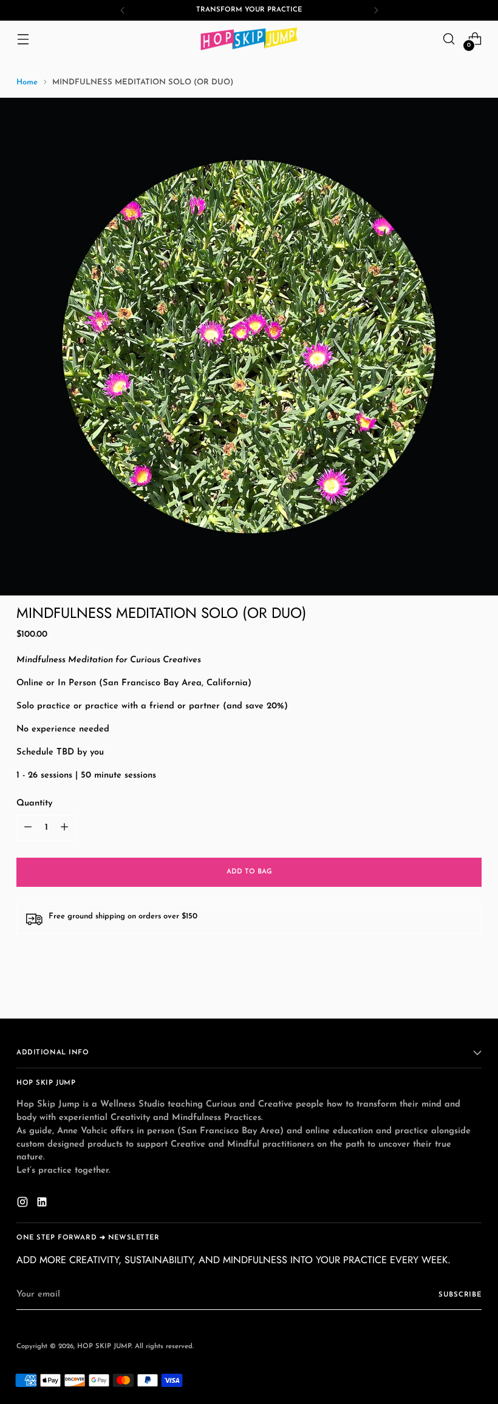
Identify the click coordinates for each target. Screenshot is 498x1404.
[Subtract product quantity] (28, 828)
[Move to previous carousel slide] (443, 996)
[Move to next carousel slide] (471, 995)
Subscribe (460, 1294)
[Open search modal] (449, 39)
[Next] (376, 10)
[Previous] (122, 10)
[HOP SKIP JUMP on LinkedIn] (43, 1204)
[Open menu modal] (22, 39)
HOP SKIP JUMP (104, 1346)
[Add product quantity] (64, 828)
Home (27, 82)
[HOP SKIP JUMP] (249, 38)
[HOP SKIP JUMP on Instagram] (23, 1204)
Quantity (34, 803)
